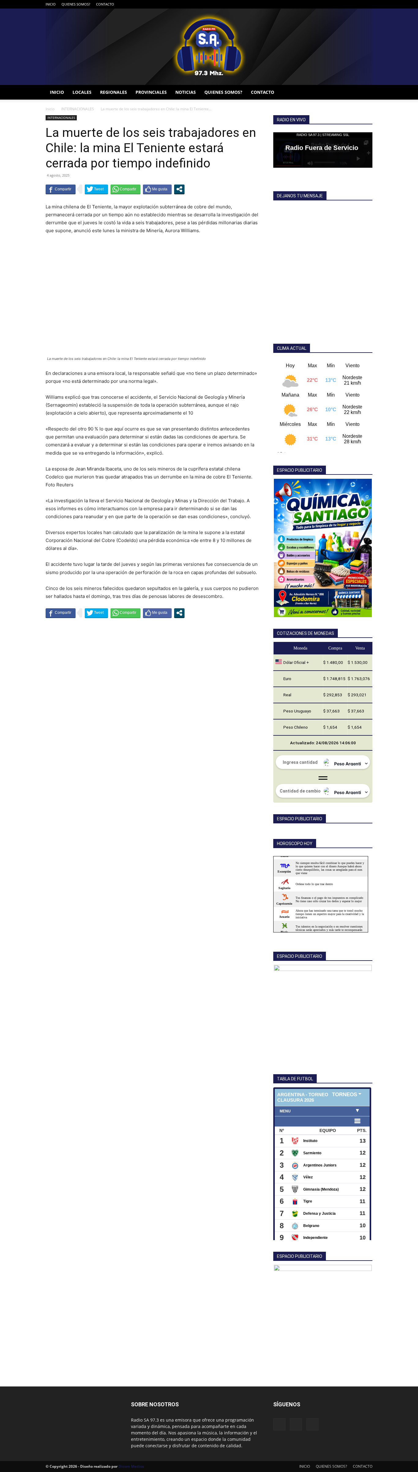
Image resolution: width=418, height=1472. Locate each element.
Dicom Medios (131, 1466)
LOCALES (82, 92)
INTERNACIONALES (77, 109)
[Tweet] (96, 189)
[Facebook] (347, 4)
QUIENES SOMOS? (76, 4)
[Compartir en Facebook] (61, 189)
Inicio (50, 109)
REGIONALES (113, 92)
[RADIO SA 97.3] (209, 47)
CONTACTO (105, 4)
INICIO (51, 4)
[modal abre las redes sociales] (179, 189)
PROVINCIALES (151, 92)
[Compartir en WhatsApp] (125, 189)
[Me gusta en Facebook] (157, 189)
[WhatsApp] (367, 4)
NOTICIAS (185, 92)
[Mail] (357, 4)
